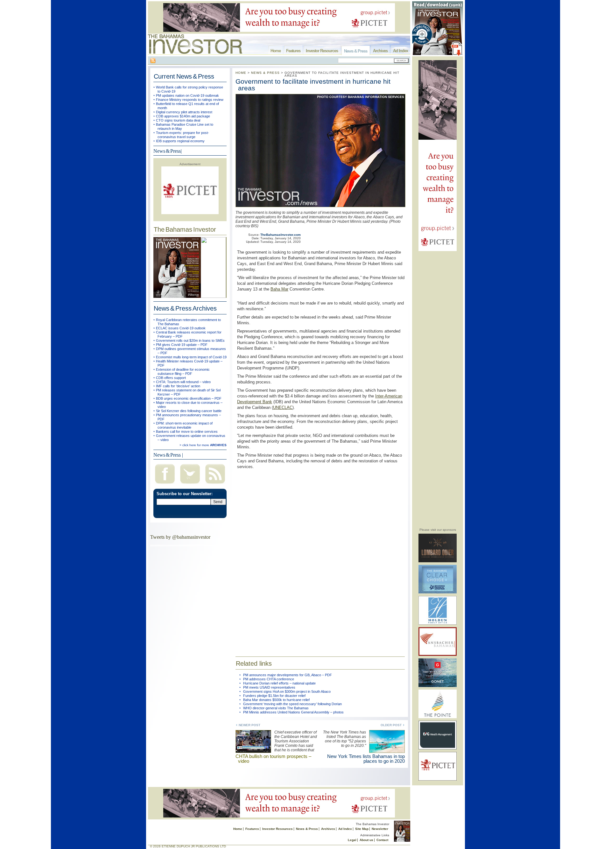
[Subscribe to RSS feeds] (215, 484)
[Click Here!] (437, 561)
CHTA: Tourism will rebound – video (183, 382)
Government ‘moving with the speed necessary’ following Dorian (292, 704)
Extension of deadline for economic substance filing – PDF (183, 371)
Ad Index (400, 50)
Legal (352, 840)
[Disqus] (320, 558)
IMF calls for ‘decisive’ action (178, 386)
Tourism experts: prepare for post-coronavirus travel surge (182, 135)
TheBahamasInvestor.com (280, 234)
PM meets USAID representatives (269, 687)
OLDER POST (391, 725)
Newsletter (380, 829)
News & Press (355, 51)
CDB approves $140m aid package (183, 116)
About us (366, 840)
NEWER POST (249, 725)
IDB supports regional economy (180, 141)
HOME (240, 72)
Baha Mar (279, 289)
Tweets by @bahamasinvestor (180, 537)
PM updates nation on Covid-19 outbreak (187, 95)
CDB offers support (171, 378)
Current (184, 76)
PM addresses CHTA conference (268, 679)
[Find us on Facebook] (164, 484)
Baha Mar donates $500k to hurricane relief (276, 700)
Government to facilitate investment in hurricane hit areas (312, 85)
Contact (382, 840)
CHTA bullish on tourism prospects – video (273, 759)
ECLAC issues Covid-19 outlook (181, 328)
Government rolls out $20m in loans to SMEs (190, 340)
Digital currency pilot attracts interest (184, 112)
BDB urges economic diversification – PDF (188, 398)
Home (275, 50)
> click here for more (203, 445)
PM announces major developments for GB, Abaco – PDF (287, 675)
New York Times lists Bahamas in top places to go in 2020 (366, 759)
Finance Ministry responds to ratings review (189, 100)
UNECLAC (282, 407)
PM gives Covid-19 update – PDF (181, 345)
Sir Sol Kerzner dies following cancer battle (188, 411)
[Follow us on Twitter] (190, 484)
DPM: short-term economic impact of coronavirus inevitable (184, 425)
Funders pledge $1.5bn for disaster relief (274, 696)
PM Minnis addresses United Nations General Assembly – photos (293, 712)
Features (293, 50)
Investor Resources (322, 50)
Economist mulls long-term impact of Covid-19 (191, 357)
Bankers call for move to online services (187, 431)
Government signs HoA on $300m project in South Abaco (287, 691)
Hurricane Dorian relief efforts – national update (279, 683)
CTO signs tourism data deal (178, 120)
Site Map (362, 829)
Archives (380, 50)
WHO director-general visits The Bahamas (276, 708)
